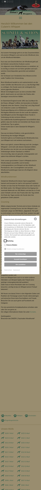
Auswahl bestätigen (20, 259)
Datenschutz (8, 270)
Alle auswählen (20, 264)
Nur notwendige (20, 254)
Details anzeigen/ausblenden (15, 249)
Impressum (16, 270)
